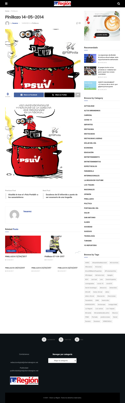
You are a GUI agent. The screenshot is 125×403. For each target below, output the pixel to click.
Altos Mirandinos (92, 110)
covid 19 (100, 284)
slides (87, 222)
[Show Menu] (6, 3)
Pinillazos (14, 11)
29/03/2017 (10, 271)
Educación (89, 152)
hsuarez (15, 23)
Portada (95, 317)
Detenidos (113, 288)
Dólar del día (90, 143)
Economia (88, 148)
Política (88, 203)
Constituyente (111, 279)
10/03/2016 (103, 63)
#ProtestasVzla (110, 271)
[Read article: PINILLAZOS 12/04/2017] (23, 245)
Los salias (99, 309)
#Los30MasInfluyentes (93, 271)
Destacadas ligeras (93, 138)
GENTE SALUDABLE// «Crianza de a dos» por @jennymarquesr (108, 84)
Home (7, 11)
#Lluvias (98, 267)
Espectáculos (90, 166)
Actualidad (89, 106)
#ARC (87, 263)
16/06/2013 (103, 90)
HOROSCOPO (90, 304)
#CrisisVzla (114, 263)
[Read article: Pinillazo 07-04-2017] (62, 245)
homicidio (105, 300)
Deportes (88, 124)
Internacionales (91, 175)
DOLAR (87, 292)
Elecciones (112, 296)
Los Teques (89, 185)
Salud (86, 213)
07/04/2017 (49, 260)
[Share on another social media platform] (77, 95)
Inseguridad (113, 304)
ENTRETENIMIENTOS (92, 161)
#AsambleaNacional (99, 263)
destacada (89, 129)
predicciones (105, 317)
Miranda (88, 313)
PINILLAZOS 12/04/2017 (16, 256)
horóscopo (101, 304)
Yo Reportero (90, 245)
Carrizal (88, 115)
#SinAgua (88, 275)
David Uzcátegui (91, 288)
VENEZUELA (107, 321)
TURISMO (88, 241)
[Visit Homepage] (62, 3)
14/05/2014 (26, 23)
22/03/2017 (62, 271)
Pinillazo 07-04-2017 (54, 256)
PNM (87, 317)
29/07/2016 (103, 77)
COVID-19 (88, 120)
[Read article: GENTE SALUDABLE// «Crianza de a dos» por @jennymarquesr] (90, 85)
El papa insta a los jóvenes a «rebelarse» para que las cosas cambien (107, 70)
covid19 (109, 284)
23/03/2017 (36, 271)
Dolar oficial (97, 292)
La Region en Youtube (93, 180)
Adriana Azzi (99, 275)
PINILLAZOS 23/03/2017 (41, 268)
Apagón (110, 275)
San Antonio (89, 217)
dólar (107, 292)
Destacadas (89, 134)
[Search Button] (118, 3)
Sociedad (88, 227)
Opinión (87, 194)
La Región (88, 309)
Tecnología (89, 236)
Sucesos (88, 231)
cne (101, 279)
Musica (115, 313)
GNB (97, 300)
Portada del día (91, 208)
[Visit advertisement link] (102, 26)
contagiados (89, 284)
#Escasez (88, 267)
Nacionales (89, 189)
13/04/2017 (10, 260)
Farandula (89, 171)
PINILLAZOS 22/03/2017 (68, 268)
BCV (86, 279)
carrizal (94, 279)
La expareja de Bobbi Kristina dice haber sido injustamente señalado (108, 57)
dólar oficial (89, 296)
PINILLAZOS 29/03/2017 (15, 268)
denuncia (103, 288)
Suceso (88, 321)
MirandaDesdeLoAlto (101, 313)
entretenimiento (92, 157)
